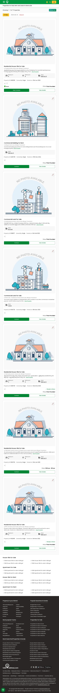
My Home (40, 676)
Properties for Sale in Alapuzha (38, 633)
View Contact (16, 90)
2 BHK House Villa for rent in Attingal (40, 583)
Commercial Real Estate (36, 660)
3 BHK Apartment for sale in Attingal (13, 570)
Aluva (17, 625)
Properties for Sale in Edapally (37, 631)
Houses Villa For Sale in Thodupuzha (12, 658)
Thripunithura (19, 633)
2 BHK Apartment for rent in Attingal (40, 593)
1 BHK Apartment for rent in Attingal (13, 593)
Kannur (4, 616)
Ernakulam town (20, 624)
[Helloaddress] (7, 2)
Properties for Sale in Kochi (37, 624)
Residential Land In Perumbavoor (11, 654)
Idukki (17, 608)
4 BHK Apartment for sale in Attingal (41, 570)
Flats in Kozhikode (34, 612)
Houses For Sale (34, 650)
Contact (16, 166)
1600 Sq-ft (11, 153)
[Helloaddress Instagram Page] (36, 667)
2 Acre (10, 305)
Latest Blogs (13, 676)
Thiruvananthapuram (8, 604)
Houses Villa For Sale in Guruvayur (38, 652)
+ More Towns (19, 635)
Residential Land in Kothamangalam (12, 652)
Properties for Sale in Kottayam (38, 627)
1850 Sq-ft (43, 458)
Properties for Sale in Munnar (37, 635)
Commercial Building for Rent (14, 143)
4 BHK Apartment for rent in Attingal (41, 590)
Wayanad (18, 614)
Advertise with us (49, 676)
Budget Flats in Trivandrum (36, 606)
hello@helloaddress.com (44, 684)
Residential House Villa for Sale (14, 66)
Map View (53, 10)
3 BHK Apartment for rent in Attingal (13, 590)
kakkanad (18, 627)
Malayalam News (15, 671)
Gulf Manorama (7, 673)
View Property (35, 71)
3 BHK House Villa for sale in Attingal (13, 560)
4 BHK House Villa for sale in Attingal (41, 560)
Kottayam (5, 608)
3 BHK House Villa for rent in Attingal (13, 580)
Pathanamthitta (20, 606)
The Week (23, 673)
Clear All (21, 15)
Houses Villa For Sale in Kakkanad (38, 647)
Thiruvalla (5, 633)
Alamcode (13, 15)
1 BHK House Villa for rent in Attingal (13, 583)
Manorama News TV (35, 671)
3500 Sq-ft (44, 76)
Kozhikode (5, 614)
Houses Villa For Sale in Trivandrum (11, 643)
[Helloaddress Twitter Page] (33, 667)
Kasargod (18, 616)
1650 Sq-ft (43, 382)
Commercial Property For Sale (10, 660)
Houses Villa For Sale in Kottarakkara (39, 654)
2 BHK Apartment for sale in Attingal (41, 573)
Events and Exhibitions (31, 676)
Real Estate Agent (7, 656)
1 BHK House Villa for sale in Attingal (13, 563)
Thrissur (18, 610)
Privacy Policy (38, 690)
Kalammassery (20, 629)
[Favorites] (7, 83)
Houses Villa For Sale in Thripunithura (39, 648)
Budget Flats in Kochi (35, 604)
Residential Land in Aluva (9, 648)
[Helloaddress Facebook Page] (31, 667)
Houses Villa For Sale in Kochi (37, 643)
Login (54, 2)
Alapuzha (5, 606)
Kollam (18, 604)
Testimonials (21, 676)
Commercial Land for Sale (13, 219)
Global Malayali (16, 673)
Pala (4, 631)
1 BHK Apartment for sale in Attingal (13, 573)
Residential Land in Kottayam (10, 645)
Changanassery (7, 627)
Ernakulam (5, 610)
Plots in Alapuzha (34, 610)
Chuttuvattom (45, 671)
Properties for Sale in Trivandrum (38, 625)
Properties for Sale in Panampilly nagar (40, 629)
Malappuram (19, 612)
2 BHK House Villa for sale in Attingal (41, 563)
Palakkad (5, 612)
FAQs (49, 690)
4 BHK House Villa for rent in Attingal (41, 580)
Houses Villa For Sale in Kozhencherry (39, 656)
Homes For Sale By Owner (9, 647)
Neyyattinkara (6, 635)
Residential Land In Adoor (36, 658)
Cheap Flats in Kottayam (36, 614)
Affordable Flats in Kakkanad (37, 608)
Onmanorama (25, 671)
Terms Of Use (45, 690)
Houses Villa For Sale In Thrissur (37, 645)
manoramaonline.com (44, 688)
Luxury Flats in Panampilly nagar (38, 616)
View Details (42, 90)
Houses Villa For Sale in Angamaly (11, 650)
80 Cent (10, 229)
